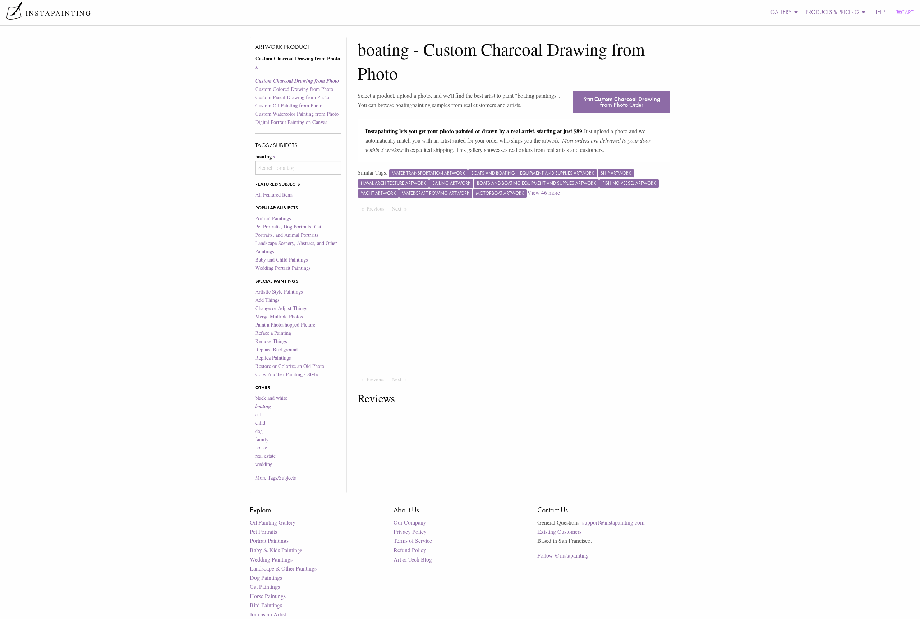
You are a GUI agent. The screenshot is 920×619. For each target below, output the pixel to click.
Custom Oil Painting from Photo (288, 105)
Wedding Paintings (271, 559)
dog (259, 431)
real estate (265, 455)
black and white (271, 397)
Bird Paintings (266, 605)
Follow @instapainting (563, 555)
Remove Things (271, 341)
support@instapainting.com (613, 522)
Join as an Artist (268, 614)
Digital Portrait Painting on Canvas (291, 122)
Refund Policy (410, 550)
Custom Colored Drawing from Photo (294, 89)
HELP (879, 12)
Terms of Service (413, 540)
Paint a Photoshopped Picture (285, 324)
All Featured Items (274, 194)
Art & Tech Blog (413, 559)
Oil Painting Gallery (272, 522)
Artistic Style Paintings (279, 291)
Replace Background (276, 349)
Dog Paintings (266, 577)
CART (907, 12)
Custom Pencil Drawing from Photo (292, 97)
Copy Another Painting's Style (286, 374)
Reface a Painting (273, 332)
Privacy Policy (410, 531)
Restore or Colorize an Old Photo (289, 365)
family (261, 439)
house (261, 447)
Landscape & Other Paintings (283, 568)
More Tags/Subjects (275, 477)
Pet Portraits (263, 531)
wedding (263, 464)
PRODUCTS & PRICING (832, 12)
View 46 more (543, 192)
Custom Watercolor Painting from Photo (297, 113)
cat (258, 414)
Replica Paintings (273, 357)
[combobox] (298, 168)
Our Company (410, 522)
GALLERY (780, 12)
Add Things (267, 299)
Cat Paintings (265, 586)
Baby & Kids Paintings (276, 550)
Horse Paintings (268, 596)
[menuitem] (782, 12)
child (260, 422)
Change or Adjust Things (281, 308)
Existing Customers (559, 531)
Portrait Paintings (273, 218)
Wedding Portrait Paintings (283, 267)
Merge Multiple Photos (279, 316)
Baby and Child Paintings (281, 259)
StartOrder (621, 101)
